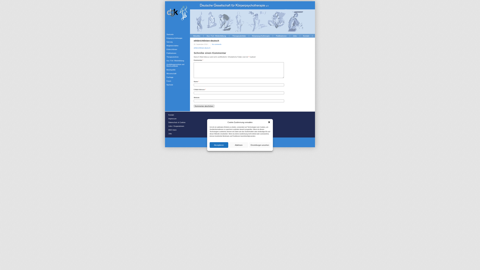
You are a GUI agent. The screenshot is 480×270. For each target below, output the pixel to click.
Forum (168, 81)
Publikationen (281, 36)
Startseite (170, 34)
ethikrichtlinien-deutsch (202, 48)
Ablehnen (238, 145)
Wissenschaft (171, 73)
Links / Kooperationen (176, 126)
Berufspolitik (171, 70)
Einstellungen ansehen (260, 145)
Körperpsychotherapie (261, 36)
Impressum (172, 119)
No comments (216, 44)
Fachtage (169, 77)
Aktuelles (196, 36)
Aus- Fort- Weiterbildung (216, 36)
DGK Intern (172, 130)
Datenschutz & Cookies (177, 122)
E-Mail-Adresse (200, 89)
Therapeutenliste (239, 36)
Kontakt (306, 36)
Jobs (295, 36)
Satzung (169, 42)
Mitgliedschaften (172, 46)
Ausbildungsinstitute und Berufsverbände (175, 65)
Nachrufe (169, 85)
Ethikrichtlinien (171, 49)
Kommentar (198, 60)
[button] (269, 122)
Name (196, 81)
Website (197, 97)
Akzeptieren (219, 145)
